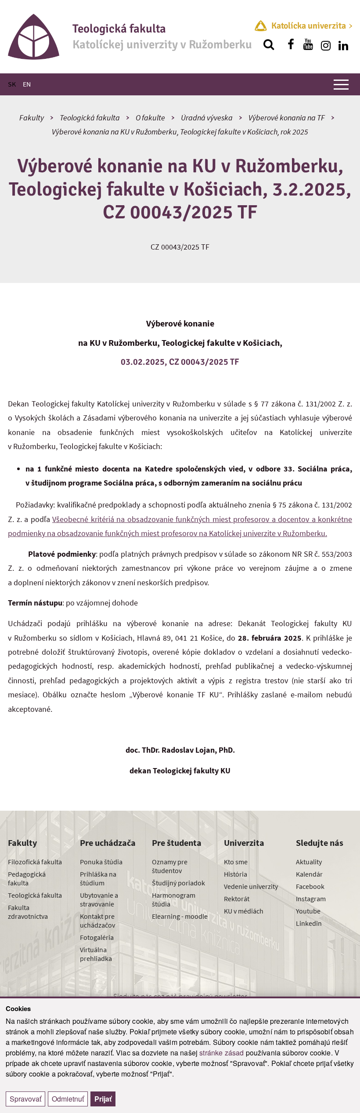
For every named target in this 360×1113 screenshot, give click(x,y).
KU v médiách (243, 910)
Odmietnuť (68, 1099)
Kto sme (236, 861)
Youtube (308, 910)
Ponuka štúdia (101, 861)
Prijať (103, 1099)
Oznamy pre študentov (169, 866)
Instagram (311, 898)
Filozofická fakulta (35, 861)
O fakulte (150, 117)
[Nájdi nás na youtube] (308, 44)
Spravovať (25, 1099)
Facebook (310, 886)
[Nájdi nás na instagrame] (326, 44)
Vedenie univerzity (251, 886)
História (235, 874)
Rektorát (236, 898)
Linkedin (309, 923)
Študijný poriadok (178, 882)
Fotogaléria (97, 937)
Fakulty (31, 117)
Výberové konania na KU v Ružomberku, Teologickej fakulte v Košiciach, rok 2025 (180, 132)
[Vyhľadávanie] (268, 44)
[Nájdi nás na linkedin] (343, 44)
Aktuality (309, 861)
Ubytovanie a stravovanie (99, 899)
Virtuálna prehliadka (96, 954)
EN (27, 84)
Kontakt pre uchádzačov (97, 920)
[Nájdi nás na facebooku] (290, 44)
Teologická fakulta (90, 117)
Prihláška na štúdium (98, 878)
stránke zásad (221, 1053)
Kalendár (309, 874)
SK (12, 84)
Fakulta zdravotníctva (28, 912)
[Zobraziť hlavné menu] (341, 84)
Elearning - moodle (180, 916)
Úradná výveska (207, 117)
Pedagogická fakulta (27, 878)
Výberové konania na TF (286, 117)
